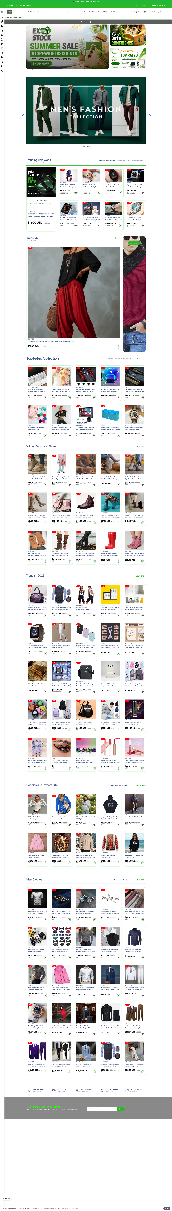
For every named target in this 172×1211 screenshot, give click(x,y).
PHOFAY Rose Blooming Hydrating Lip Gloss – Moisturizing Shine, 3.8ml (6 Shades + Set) (134, 762)
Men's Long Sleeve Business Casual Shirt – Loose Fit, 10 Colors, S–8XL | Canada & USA (133, 951)
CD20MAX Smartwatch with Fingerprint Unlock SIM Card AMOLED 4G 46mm (68, 220)
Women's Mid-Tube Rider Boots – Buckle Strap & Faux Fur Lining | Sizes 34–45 (85, 555)
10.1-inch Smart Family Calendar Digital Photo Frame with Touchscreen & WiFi (110, 609)
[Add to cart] (75, 192)
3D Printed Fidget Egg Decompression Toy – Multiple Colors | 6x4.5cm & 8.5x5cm (85, 762)
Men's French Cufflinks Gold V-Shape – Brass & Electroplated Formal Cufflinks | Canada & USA (61, 913)
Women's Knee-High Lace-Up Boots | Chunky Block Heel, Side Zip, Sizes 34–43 (37, 517)
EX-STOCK (31, 211)
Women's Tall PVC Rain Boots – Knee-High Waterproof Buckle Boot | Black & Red (109, 555)
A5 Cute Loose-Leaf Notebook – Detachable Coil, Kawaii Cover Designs (134, 648)
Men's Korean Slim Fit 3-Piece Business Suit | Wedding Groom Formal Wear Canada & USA (134, 1028)
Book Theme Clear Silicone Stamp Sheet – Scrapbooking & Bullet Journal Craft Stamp (37, 762)
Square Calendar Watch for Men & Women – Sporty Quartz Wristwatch (135, 187)
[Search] (68, 12)
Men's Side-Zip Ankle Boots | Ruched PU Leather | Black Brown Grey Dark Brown (85, 517)
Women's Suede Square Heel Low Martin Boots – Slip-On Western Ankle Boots (134, 555)
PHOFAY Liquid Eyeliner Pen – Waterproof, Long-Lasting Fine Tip (61, 762)
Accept (167, 1208)
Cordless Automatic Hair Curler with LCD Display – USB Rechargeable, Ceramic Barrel (134, 724)
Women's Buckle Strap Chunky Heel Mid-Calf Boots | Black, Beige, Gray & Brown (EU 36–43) (110, 479)
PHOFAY (54, 758)
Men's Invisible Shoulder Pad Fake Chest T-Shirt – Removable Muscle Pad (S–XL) (37, 913)
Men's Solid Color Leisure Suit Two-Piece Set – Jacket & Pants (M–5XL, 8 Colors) (110, 990)
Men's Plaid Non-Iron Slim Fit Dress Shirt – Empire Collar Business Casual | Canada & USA (37, 990)
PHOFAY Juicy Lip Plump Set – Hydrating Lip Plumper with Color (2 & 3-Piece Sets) (110, 762)
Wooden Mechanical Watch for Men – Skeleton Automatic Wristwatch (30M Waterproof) (134, 429)
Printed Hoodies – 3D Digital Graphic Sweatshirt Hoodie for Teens (61, 857)
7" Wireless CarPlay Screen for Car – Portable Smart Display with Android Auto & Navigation (85, 429)
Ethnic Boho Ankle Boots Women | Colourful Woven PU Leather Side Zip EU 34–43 (110, 517)
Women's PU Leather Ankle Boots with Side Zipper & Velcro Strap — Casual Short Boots (85, 479)
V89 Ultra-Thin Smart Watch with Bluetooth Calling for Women (91, 187)
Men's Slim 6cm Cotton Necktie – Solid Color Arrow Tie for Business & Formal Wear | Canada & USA (134, 913)
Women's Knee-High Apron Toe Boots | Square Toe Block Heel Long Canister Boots (61, 479)
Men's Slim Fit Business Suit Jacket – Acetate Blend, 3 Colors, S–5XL (85, 1066)
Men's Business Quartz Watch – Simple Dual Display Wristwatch (113, 187)
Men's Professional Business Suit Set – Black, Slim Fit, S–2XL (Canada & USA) (61, 1066)
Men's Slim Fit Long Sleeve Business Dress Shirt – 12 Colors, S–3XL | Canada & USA (85, 951)
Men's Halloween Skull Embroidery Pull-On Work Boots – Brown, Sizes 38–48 (37, 555)
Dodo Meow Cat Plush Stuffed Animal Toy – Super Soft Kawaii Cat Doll (61, 391)
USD (162, 6)
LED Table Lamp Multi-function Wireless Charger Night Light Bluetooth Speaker (110, 391)
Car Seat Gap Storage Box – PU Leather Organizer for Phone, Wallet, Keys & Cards (85, 391)
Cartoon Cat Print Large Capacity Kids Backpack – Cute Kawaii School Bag (134, 686)
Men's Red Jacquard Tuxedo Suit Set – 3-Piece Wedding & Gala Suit (61, 1028)
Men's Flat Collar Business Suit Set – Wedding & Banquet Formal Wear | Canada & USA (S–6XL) (37, 1066)
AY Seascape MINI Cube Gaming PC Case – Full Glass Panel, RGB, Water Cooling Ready (61, 686)
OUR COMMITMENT (139, 5)
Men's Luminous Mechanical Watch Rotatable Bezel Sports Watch (113, 220)
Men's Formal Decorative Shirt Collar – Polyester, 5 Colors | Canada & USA (109, 951)
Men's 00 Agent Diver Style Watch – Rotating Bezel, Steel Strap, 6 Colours (36, 1028)
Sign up (121, 1109)
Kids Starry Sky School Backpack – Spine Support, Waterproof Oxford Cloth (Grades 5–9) (110, 724)
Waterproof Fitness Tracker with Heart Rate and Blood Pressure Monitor (41, 217)
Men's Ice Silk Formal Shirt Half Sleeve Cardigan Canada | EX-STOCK (85, 990)
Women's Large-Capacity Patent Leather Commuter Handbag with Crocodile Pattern (37, 609)
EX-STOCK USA (33, 387)
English (153, 6)
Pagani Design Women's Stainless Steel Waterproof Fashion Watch (134, 220)
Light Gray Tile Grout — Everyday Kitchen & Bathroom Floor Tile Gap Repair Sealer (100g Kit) (134, 609)
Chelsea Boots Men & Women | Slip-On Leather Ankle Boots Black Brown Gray (134, 479)
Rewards (132, 11)
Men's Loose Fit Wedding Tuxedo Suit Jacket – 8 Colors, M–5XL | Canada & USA (134, 990)
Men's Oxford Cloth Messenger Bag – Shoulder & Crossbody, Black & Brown (85, 686)
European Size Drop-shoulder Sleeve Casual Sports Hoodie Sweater (109, 819)
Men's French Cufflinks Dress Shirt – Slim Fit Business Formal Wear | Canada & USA (61, 990)
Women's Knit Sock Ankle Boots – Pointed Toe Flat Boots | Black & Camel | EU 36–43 (37, 479)
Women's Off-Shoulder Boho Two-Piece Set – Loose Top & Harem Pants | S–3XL (51, 341)
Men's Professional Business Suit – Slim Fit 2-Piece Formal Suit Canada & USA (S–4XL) (110, 1028)
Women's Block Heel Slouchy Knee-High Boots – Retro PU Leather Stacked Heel (60, 555)
